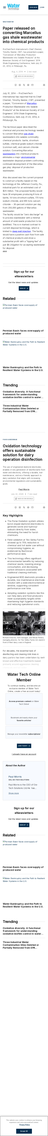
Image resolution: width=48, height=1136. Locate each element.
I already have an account (24, 754)
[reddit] (28, 85)
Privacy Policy (24, 1125)
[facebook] (15, 85)
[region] (24, 1126)
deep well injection (21, 231)
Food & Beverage (10, 439)
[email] (32, 85)
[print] (44, 85)
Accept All (24, 1131)
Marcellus (32, 103)
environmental (28, 157)
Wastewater (8, 22)
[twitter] (24, 85)
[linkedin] (20, 85)
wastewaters (9, 154)
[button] (4, 7)
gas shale (28, 134)
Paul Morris (24, 489)
